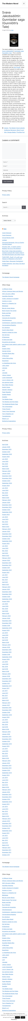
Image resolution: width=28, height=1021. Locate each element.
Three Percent (6, 409)
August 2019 (5, 630)
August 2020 (6, 601)
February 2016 (6, 731)
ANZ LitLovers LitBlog (8, 294)
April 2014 (5, 785)
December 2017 (6, 678)
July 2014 (5, 777)
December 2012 (6, 823)
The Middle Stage (7, 399)
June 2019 (5, 635)
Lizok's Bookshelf (7, 377)
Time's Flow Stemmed (8, 411)
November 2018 (6, 652)
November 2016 (6, 710)
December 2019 (6, 620)
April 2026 (5, 444)
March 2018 (5, 671)
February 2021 (6, 587)
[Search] (24, 207)
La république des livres (9, 363)
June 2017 (5, 693)
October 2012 (6, 828)
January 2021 (6, 589)
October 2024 (6, 480)
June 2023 (5, 519)
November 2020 (7, 594)
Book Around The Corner (9, 310)
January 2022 (6, 560)
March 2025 (5, 468)
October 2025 (6, 452)
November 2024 (7, 478)
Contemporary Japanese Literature (12, 322)
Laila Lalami (5, 365)
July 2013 (5, 806)
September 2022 (7, 541)
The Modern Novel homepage (10, 277)
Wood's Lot (5, 418)
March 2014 (5, 787)
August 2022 (6, 543)
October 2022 (6, 538)
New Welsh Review (7, 385)
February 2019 (6, 645)
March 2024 (5, 497)
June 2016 (5, 722)
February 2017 (6, 702)
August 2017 (5, 688)
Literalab (4, 373)
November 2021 (6, 565)
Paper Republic (6, 392)
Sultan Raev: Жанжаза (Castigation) (12, 261)
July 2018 (5, 661)
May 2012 (5, 840)
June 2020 (5, 606)
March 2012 (5, 845)
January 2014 (6, 792)
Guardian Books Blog (8, 353)
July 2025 (5, 459)
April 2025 (5, 466)
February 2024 (6, 500)
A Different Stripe (7, 289)
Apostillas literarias (7, 296)
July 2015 (5, 748)
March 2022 (5, 555)
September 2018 (7, 657)
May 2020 (5, 608)
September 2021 (7, 570)
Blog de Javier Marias (8, 308)
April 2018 (5, 669)
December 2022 (6, 534)
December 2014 (6, 765)
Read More (14, 1019)
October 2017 (6, 683)
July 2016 (5, 719)
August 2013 (5, 804)
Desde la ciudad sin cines (9, 332)
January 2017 (6, 705)
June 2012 (5, 838)
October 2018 (6, 654)
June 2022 (5, 548)
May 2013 (5, 811)
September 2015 (7, 744)
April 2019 (5, 640)
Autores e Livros (7, 301)
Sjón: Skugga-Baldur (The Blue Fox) (14, 132)
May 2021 (5, 579)
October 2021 (6, 567)
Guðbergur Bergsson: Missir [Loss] (14, 130)
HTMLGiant (5, 356)
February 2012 (6, 847)
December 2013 (6, 794)
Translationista (6, 416)
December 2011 (6, 850)
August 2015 (5, 746)
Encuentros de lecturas (8, 342)
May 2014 (5, 782)
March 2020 (5, 613)
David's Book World (7, 330)
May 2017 (5, 695)
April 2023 (5, 524)
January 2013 (6, 821)
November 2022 (6, 536)
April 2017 (5, 698)
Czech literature (6, 233)
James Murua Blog (7, 358)
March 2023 (5, 526)
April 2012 (5, 842)
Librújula (4, 368)
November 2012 (6, 826)
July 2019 (5, 633)
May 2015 (5, 753)
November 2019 (6, 623)
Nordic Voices (6, 387)
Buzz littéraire (6, 315)
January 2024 (6, 502)
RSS (5, 229)
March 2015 (5, 758)
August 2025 (6, 456)
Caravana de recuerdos (9, 318)
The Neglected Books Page (10, 404)
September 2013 (7, 801)
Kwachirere (5, 360)
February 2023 (6, 529)
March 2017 (5, 700)
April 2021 (5, 582)
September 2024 (7, 483)
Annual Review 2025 (8, 237)
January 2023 (6, 531)
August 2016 (5, 717)
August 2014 (5, 775)
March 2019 (5, 642)
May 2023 (5, 521)
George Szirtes (6, 351)
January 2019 (6, 647)
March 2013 (5, 816)
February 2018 (6, 674)
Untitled (4, 240)
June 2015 (5, 751)
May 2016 (5, 724)
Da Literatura (6, 327)
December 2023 (6, 505)
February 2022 (6, 558)
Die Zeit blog (5, 335)
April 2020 (5, 611)
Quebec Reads (6, 394)
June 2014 (5, 780)
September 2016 (7, 715)
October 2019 (6, 625)
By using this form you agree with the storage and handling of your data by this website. (14, 175)
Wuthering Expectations (9, 421)
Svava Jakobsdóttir (7, 51)
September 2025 (7, 454)
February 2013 (6, 818)
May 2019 (5, 637)
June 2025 (5, 461)
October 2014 (6, 770)
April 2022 (5, 553)
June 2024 (5, 490)
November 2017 (6, 681)
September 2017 (7, 686)
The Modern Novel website (17, 128)
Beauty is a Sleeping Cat (9, 303)
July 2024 (5, 488)
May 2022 (5, 550)
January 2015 (6, 763)
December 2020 (6, 591)
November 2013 (6, 797)
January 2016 (6, 734)
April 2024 (5, 495)
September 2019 (7, 628)
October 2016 (6, 712)
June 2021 (5, 577)
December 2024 (6, 476)
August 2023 (6, 514)
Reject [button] (22, 1017)
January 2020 (6, 618)
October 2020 (6, 596)
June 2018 (5, 664)
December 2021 (6, 563)
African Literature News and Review (12, 291)
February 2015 (6, 760)
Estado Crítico (6, 348)
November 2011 (6, 852)
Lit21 (3, 370)
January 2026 (6, 447)
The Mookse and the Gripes (10, 401)
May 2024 (5, 493)
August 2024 (6, 485)
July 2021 (5, 575)
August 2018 (5, 659)
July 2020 (5, 604)
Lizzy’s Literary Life (7, 380)
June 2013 (5, 809)
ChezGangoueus (7, 320)
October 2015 (6, 741)
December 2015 (6, 736)
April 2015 (5, 756)
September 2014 (7, 772)
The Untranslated (7, 406)
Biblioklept (5, 306)
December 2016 (6, 707)
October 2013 (6, 799)
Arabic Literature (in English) (10, 298)
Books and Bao (6, 313)
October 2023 (6, 509)
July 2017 (5, 690)
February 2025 (6, 471)
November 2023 (7, 507)
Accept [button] (17, 1017)
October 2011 (6, 855)
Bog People (17, 67)
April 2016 (5, 727)
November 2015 (6, 739)
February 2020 (6, 616)
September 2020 (7, 599)
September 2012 (7, 830)
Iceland (6, 128)
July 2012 (5, 835)
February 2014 (6, 789)
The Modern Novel (10, 3)
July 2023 (5, 517)
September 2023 (7, 512)
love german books (7, 382)
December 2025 (6, 449)
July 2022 (5, 546)
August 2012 (5, 833)
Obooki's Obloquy (7, 389)
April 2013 (5, 814)
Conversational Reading (9, 325)
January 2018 (6, 676)
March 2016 (5, 729)
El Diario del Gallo (7, 339)
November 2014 (6, 768)
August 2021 (5, 572)
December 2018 (6, 649)
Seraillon (4, 397)
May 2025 (5, 464)
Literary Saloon (6, 375)
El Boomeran (5, 337)
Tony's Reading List (7, 414)
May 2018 (5, 666)
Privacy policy (6, 194)
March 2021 (5, 584)
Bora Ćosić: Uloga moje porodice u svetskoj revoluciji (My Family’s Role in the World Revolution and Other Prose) (13, 252)
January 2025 (6, 473)
